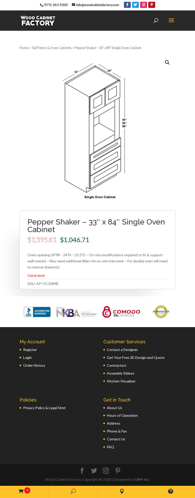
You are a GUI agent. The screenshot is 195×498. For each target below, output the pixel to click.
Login (27, 357)
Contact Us (116, 439)
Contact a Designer (122, 349)
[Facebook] (127, 5)
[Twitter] (135, 5)
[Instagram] (143, 5)
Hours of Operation (122, 415)
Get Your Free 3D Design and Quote (136, 357)
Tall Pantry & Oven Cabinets (51, 48)
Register (30, 349)
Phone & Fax (117, 431)
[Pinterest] (151, 5)
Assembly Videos (120, 373)
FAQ (110, 447)
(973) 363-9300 (56, 5)
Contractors (116, 365)
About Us (114, 408)
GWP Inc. (142, 479)
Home (24, 48)
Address (113, 423)
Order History (34, 365)
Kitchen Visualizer (121, 381)
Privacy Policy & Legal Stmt (44, 408)
